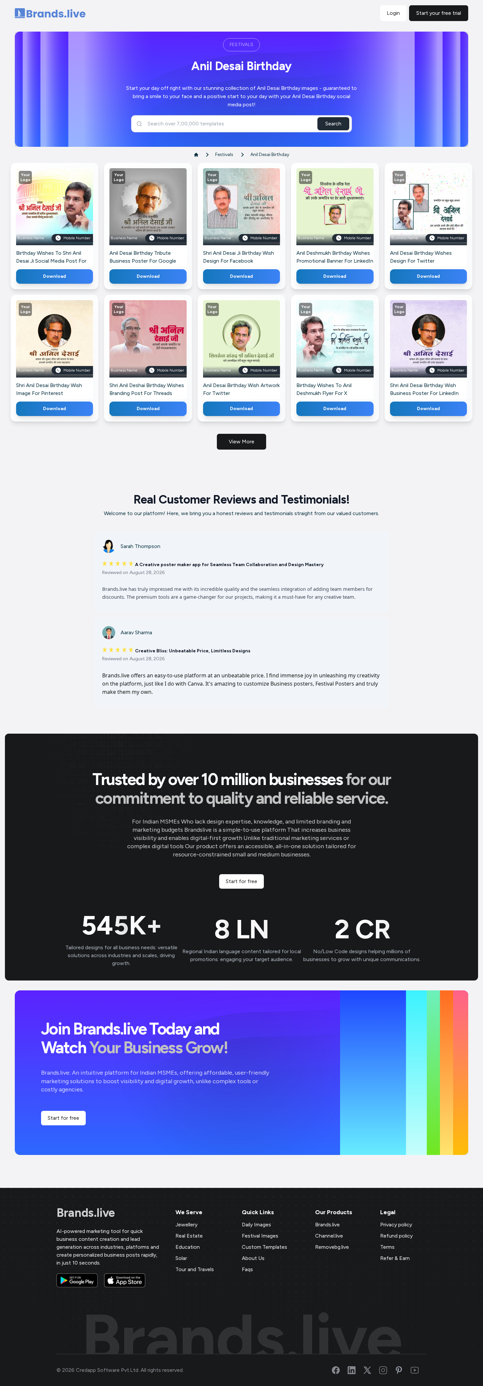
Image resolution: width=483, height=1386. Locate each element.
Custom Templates (264, 1247)
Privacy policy (396, 1224)
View (65, 216)
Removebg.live (332, 1247)
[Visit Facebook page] (340, 1370)
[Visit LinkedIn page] (355, 1370)
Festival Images (260, 1236)
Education (187, 1247)
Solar (181, 1258)
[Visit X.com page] (371, 1370)
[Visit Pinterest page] (403, 1370)
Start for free (241, 881)
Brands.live (86, 1213)
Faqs (247, 1269)
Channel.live (329, 1236)
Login (393, 13)
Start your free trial (438, 13)
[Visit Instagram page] (387, 1370)
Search (333, 123)
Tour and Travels (194, 1269)
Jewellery (186, 1224)
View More (241, 441)
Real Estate (189, 1236)
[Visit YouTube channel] (418, 1370)
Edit (40, 216)
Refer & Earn (395, 1258)
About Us (253, 1258)
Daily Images (256, 1224)
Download (54, 276)
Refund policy (396, 1236)
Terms (387, 1247)
